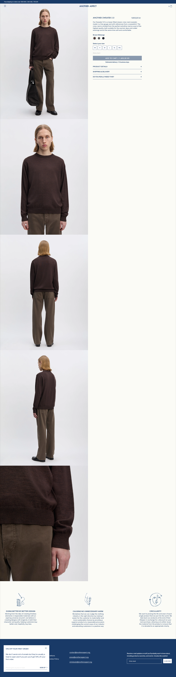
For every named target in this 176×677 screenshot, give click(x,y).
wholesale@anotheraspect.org (80, 662)
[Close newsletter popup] (46, 648)
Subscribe (167, 661)
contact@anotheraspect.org (79, 652)
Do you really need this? (103, 77)
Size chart (96, 53)
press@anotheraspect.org (79, 657)
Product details (100, 67)
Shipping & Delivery (101, 72)
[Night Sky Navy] (103, 38)
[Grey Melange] (99, 38)
